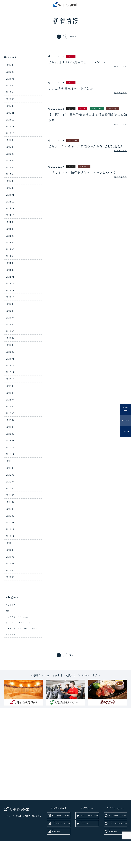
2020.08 (10, 556)
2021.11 (10, 454)
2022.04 (10, 420)
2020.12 (10, 529)
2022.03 (10, 426)
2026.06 (10, 78)
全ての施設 (10, 605)
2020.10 (10, 543)
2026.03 (10, 99)
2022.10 (10, 379)
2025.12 (10, 119)
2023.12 (10, 283)
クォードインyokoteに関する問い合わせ (24, 816)
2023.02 (10, 351)
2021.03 (10, 508)
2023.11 (10, 290)
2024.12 (10, 201)
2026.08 (10, 65)
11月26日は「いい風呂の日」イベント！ (77, 62)
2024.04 (10, 256)
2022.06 (10, 406)
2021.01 (10, 522)
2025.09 (10, 140)
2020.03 (10, 577)
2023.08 (10, 310)
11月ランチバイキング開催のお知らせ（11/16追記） (86, 146)
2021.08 (10, 474)
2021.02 (10, 515)
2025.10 (10, 133)
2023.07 (10, 317)
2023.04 (10, 338)
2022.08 (10, 392)
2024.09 (10, 222)
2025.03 (10, 181)
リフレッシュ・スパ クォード (60, 817)
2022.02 (10, 433)
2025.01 (10, 194)
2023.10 (10, 297)
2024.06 (10, 242)
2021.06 (10, 488)
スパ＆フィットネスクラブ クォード (21, 628)
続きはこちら (120, 66)
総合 (8, 611)
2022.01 (10, 440)
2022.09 (10, 385)
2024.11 (10, 208)
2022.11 (10, 372)
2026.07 (10, 71)
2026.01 (10, 112)
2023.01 (10, 358)
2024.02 (10, 269)
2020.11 (10, 536)
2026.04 (10, 92)
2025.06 (10, 160)
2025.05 (10, 167)
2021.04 (10, 502)
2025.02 (10, 187)
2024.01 (10, 276)
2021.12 (10, 447)
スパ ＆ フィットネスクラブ (61, 824)
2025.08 (10, 146)
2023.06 (10, 324)
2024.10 (10, 215)
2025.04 (10, 174)
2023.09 (10, 303)
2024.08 (10, 228)
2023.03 (10, 345)
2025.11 (10, 126)
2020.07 (10, 563)
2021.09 (10, 467)
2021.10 (10, 461)
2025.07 (10, 153)
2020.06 (10, 570)
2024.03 (10, 263)
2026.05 (10, 85)
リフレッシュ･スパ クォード (18, 622)
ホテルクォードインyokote (18, 616)
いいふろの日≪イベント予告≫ (70, 88)
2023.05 (10, 331)
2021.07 (10, 481)
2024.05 (10, 249)
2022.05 (10, 413)
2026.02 (10, 105)
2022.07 (10, 399)
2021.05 (10, 495)
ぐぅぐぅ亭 (10, 634)
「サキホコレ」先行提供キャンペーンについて (82, 172)
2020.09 (10, 549)
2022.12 (10, 365)
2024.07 (10, 235)
